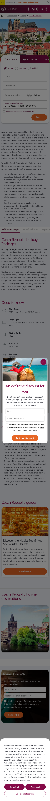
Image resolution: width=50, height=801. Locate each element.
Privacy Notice (32, 430)
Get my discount (25, 438)
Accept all (35, 787)
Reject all (14, 787)
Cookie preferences (25, 794)
